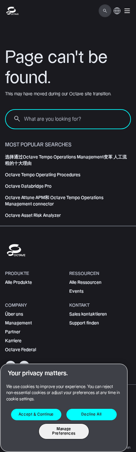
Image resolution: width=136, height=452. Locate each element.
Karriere (13, 341)
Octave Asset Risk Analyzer (33, 215)
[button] (127, 11)
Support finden (84, 323)
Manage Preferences (64, 431)
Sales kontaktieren (88, 314)
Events (76, 291)
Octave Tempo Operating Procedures (42, 175)
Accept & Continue (36, 414)
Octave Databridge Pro (28, 186)
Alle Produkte (18, 282)
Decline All (91, 414)
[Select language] (117, 14)
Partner (12, 332)
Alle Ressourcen (85, 282)
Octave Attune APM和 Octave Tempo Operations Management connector (54, 201)
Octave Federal (20, 350)
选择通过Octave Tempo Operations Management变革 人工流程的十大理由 (66, 160)
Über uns (14, 314)
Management (18, 323)
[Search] (105, 11)
